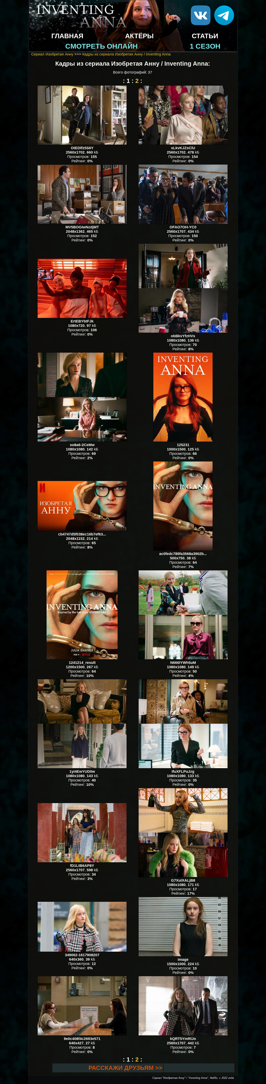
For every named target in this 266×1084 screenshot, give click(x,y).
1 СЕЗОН (205, 46)
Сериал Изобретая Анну (52, 54)
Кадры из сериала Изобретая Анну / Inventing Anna (126, 54)
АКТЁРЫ (139, 36)
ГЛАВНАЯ (67, 36)
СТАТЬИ (205, 36)
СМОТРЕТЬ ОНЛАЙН (101, 46)
